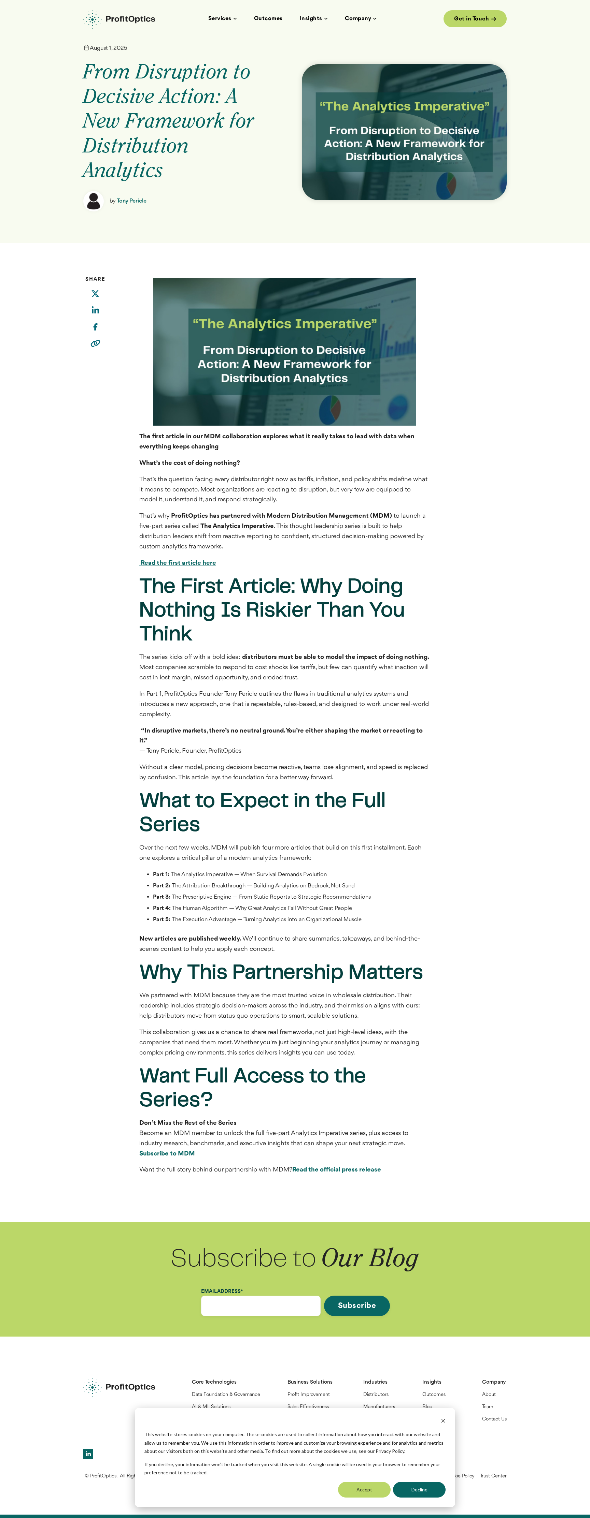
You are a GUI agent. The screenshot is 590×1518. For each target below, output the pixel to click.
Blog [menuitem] (427, 1407)
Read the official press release (336, 1169)
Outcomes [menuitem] (434, 1394)
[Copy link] (95, 347)
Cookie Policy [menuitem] (460, 1476)
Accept (364, 1489)
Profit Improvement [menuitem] (308, 1394)
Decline (419, 1489)
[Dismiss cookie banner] (443, 1421)
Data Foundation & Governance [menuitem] (226, 1394)
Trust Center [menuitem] (493, 1476)
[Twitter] (95, 298)
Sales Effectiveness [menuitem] (308, 1407)
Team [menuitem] (487, 1407)
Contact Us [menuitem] (494, 1419)
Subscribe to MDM (167, 1153)
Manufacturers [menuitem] (379, 1407)
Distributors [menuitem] (376, 1394)
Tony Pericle (131, 201)
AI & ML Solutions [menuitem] (211, 1407)
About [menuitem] (489, 1394)
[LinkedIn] (95, 314)
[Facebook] (95, 331)
